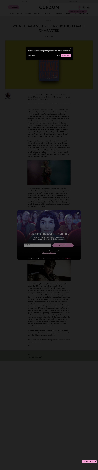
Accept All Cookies (65, 55)
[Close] (70, 48)
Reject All (58, 55)
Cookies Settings (31, 55)
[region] (49, 53)
